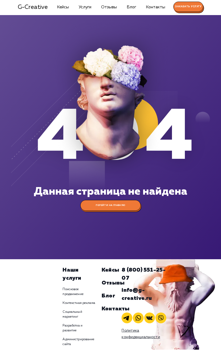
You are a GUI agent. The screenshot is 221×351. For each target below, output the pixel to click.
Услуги (85, 7)
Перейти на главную (110, 205)
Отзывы (109, 7)
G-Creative (33, 7)
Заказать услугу (188, 6)
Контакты (155, 7)
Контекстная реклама (79, 303)
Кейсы (63, 7)
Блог (131, 7)
